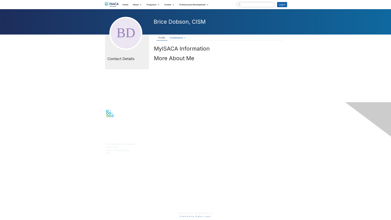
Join (108, 169)
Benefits (110, 172)
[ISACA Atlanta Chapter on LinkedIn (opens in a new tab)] (115, 128)
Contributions (176, 37)
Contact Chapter (114, 157)
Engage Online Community (119, 132)
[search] (239, 4)
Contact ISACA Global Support (121, 180)
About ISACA (112, 192)
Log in (282, 4)
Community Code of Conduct (120, 195)
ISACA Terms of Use (116, 201)
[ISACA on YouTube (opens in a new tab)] (119, 128)
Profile (162, 37)
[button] (137, 4)
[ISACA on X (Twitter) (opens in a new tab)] (111, 128)
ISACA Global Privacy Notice (120, 204)
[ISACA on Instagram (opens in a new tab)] (123, 128)
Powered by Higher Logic (195, 216)
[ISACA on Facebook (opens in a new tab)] (108, 128)
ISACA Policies (113, 198)
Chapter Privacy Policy (117, 208)
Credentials (112, 175)
